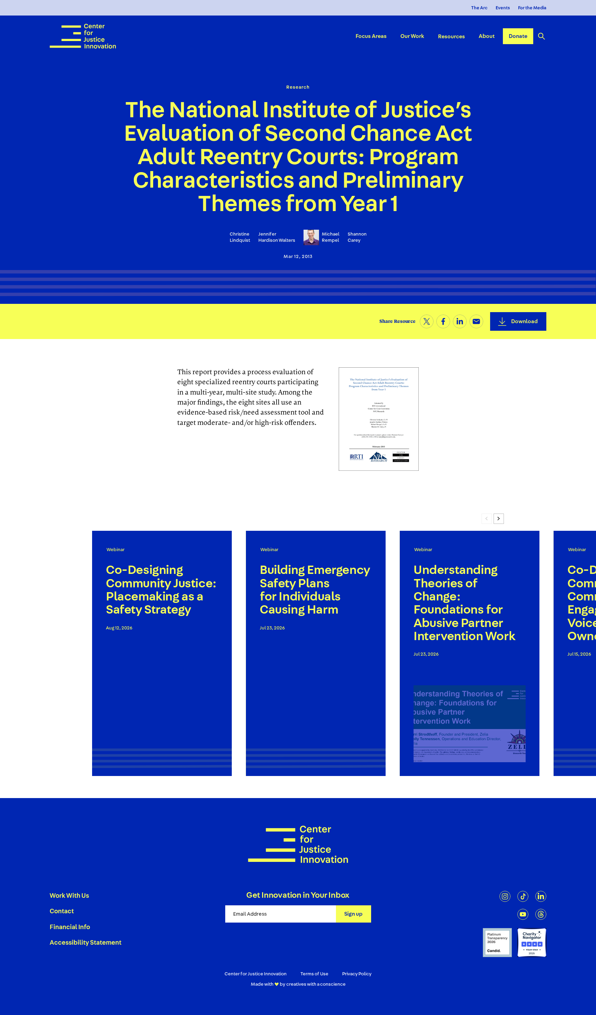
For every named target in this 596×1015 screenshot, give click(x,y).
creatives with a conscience (316, 984)
